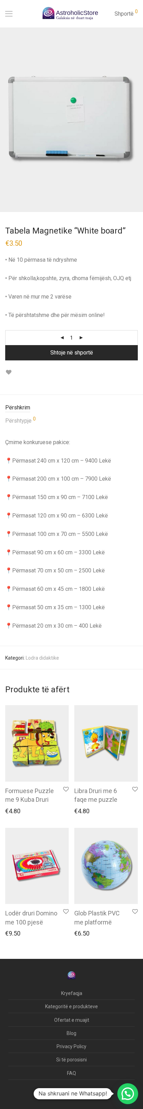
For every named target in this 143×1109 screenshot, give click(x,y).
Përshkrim (17, 407)
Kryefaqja (71, 993)
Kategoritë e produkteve (71, 1006)
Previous (6, 119)
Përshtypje (20, 420)
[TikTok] (70, 1093)
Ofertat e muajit (71, 1020)
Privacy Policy (71, 1046)
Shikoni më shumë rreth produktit (38, 812)
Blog (71, 1033)
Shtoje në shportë (71, 352)
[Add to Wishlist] (8, 372)
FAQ (71, 1073)
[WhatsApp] (81, 1093)
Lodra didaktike (42, 658)
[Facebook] (48, 1093)
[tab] (71, 408)
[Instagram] (59, 1093)
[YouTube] (93, 1093)
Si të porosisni (71, 1059)
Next (136, 119)
